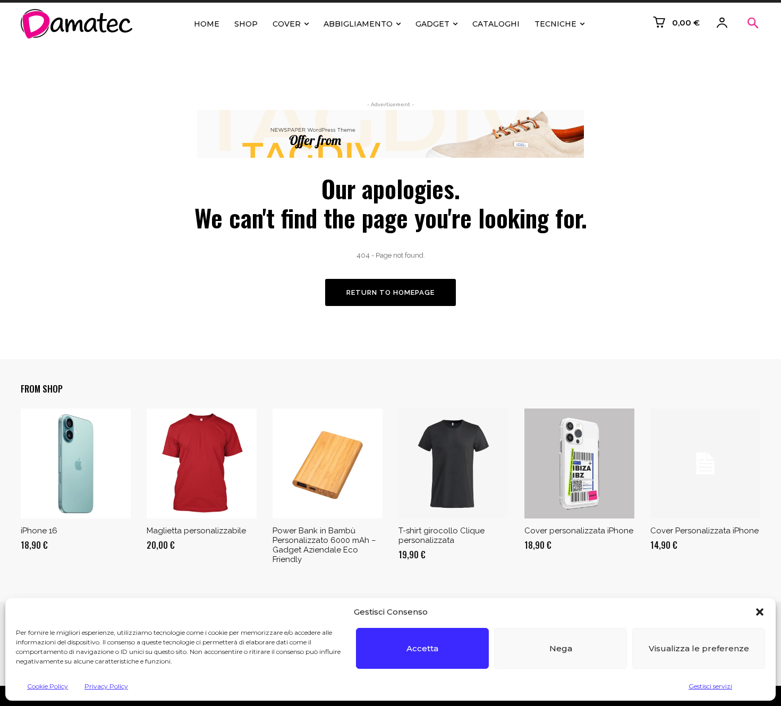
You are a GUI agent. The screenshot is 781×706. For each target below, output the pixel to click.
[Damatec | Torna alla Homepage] (79, 24)
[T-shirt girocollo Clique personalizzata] (453, 463)
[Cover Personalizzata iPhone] (705, 463)
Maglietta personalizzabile (196, 530)
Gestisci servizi (710, 686)
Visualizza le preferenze (699, 648)
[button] (759, 612)
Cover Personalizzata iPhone (704, 530)
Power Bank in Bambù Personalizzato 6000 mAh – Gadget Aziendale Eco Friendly (324, 545)
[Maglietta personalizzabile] (202, 463)
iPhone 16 (39, 530)
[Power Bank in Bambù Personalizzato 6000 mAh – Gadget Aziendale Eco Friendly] (328, 463)
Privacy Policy (106, 686)
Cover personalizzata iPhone (578, 530)
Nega (560, 648)
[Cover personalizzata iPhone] (579, 463)
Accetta (422, 648)
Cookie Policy (47, 686)
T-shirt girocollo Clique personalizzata (441, 535)
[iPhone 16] (76, 463)
